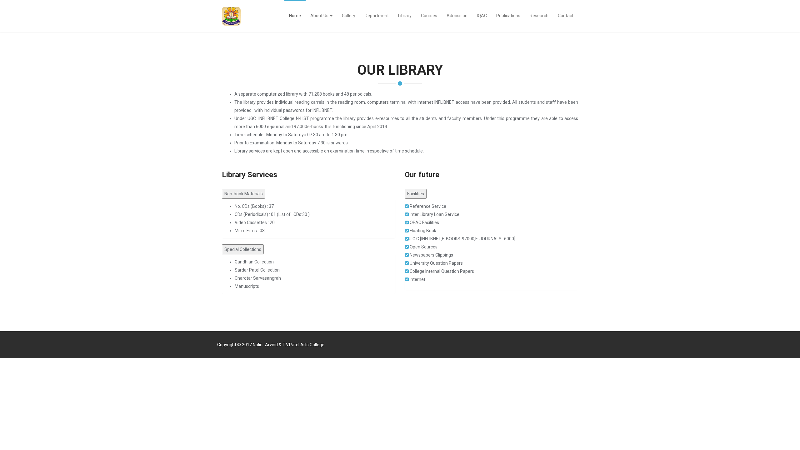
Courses (429, 15)
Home (295, 15)
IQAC (482, 15)
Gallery (348, 15)
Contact (565, 15)
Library (405, 15)
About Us (319, 15)
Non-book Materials (243, 193)
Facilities (415, 193)
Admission (457, 15)
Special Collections (242, 249)
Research (539, 15)
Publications (508, 15)
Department (377, 15)
